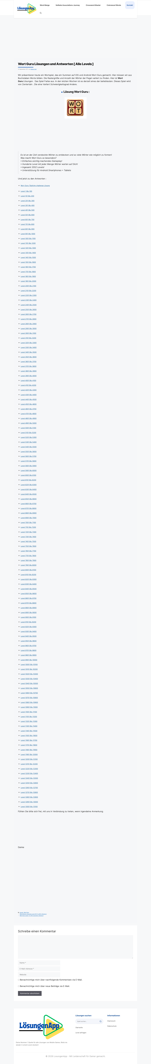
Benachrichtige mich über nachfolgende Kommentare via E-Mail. (51, 980)
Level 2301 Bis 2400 (28, 300)
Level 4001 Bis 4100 (28, 380)
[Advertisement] (75, 38)
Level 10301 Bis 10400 (29, 679)
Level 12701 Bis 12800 (29, 792)
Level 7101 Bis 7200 (28, 527)
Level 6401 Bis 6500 (28, 494)
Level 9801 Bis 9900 (28, 655)
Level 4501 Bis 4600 (28, 404)
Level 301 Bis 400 (27, 205)
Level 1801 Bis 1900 (28, 276)
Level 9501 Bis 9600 (28, 641)
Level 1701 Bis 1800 (28, 272)
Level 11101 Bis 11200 (29, 717)
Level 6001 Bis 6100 (28, 475)
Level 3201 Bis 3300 (28, 343)
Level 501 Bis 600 (27, 215)
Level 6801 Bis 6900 (28, 513)
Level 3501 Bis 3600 (28, 357)
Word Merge (45, 5)
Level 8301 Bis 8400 (28, 584)
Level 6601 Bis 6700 (28, 504)
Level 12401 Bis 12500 (29, 778)
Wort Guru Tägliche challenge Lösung (35, 186)
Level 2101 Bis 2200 (28, 291)
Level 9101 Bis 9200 (28, 622)
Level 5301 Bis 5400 (28, 442)
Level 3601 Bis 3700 (28, 362)
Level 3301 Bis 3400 (28, 347)
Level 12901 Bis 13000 (29, 802)
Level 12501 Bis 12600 (29, 783)
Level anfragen (81, 1033)
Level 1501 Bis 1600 (28, 262)
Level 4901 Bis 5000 (28, 423)
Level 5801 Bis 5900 (28, 466)
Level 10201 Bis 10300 (29, 674)
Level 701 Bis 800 (27, 224)
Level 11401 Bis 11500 (29, 731)
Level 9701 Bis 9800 (28, 650)
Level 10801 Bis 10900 (29, 702)
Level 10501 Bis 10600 (29, 688)
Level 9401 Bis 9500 (28, 636)
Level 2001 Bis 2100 (28, 286)
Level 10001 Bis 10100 (29, 664)
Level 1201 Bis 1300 (28, 248)
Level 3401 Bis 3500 (28, 352)
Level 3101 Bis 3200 (28, 338)
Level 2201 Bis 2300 (28, 295)
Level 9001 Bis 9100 (28, 617)
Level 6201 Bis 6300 (28, 485)
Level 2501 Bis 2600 (28, 310)
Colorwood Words (114, 5)
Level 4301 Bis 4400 (28, 395)
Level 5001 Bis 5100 (28, 428)
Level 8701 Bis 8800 (28, 603)
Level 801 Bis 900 (27, 229)
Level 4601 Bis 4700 (28, 409)
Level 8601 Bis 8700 (28, 598)
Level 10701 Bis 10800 (29, 698)
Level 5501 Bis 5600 (28, 451)
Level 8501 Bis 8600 (28, 593)
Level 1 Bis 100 (26, 191)
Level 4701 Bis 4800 (28, 414)
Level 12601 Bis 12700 (29, 788)
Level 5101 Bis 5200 (28, 433)
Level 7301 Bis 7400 (28, 537)
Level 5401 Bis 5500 (28, 447)
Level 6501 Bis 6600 (28, 499)
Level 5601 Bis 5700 (28, 456)
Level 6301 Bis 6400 (28, 489)
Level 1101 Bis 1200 (28, 243)
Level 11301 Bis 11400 (29, 726)
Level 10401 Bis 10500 (29, 683)
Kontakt (130, 5)
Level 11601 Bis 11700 (29, 740)
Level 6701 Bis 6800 (28, 508)
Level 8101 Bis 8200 (28, 575)
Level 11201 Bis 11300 (29, 721)
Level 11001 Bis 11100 (29, 712)
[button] (41, 13)
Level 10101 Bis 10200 (29, 669)
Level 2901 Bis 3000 (28, 328)
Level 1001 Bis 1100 (28, 238)
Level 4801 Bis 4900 (28, 418)
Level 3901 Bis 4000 (28, 376)
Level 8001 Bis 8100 (28, 570)
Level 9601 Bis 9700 (28, 646)
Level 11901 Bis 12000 (29, 754)
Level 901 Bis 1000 (28, 234)
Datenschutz (111, 1026)
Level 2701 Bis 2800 (28, 319)
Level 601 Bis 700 (27, 220)
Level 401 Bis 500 (27, 210)
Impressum (111, 1021)
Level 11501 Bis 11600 (29, 735)
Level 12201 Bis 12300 (29, 769)
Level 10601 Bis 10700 (29, 693)
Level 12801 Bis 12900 (29, 797)
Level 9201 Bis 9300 (28, 627)
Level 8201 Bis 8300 (28, 579)
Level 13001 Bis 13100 (29, 807)
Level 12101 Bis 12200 (29, 764)
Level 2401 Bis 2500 (28, 305)
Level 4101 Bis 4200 (28, 385)
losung (21, 912)
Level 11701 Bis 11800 (29, 745)
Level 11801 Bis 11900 (29, 750)
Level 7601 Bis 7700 (28, 551)
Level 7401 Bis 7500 (28, 541)
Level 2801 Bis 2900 (28, 324)
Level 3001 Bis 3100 (28, 333)
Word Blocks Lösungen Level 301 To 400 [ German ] (33, 914)
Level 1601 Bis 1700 (28, 267)
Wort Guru (26, 912)
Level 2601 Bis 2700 (28, 314)
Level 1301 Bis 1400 (28, 253)
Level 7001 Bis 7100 (28, 522)
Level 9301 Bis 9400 (28, 631)
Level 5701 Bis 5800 (28, 461)
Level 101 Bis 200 (27, 196)
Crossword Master (93, 5)
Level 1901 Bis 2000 (28, 281)
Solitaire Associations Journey (68, 5)
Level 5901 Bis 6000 (28, 470)
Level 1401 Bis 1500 (28, 257)
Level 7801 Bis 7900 (28, 560)
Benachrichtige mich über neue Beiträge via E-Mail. (45, 986)
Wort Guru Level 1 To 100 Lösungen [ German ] (32, 915)
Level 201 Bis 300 (27, 201)
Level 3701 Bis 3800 (28, 366)
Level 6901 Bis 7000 (28, 518)
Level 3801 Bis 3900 (28, 371)
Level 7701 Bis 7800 (28, 556)
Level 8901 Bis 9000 (28, 612)
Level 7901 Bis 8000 (28, 565)
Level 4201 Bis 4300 (28, 390)
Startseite (79, 1027)
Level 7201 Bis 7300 (28, 532)
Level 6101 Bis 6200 (28, 480)
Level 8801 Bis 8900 (28, 608)
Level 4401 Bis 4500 (28, 399)
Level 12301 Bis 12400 (29, 773)
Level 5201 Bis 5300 (28, 437)
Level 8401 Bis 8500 (28, 589)
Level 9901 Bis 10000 (29, 660)
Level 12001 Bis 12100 (29, 759)
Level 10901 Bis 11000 (29, 707)
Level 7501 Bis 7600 (28, 546)
